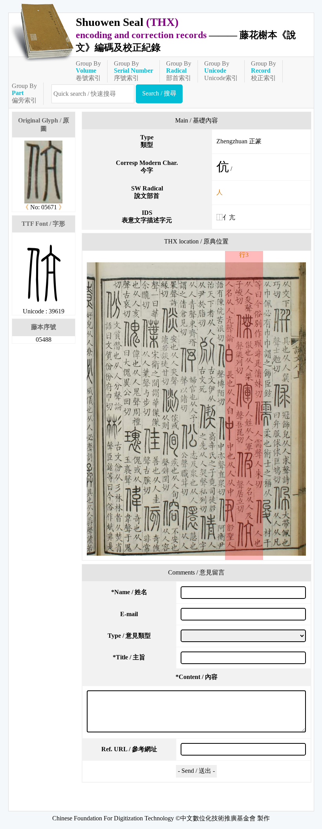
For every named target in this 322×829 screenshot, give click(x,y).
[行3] (196, 409)
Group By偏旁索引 (24, 93)
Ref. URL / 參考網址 (129, 749)
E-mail (129, 614)
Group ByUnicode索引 (221, 70)
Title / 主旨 (129, 657)
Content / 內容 (197, 676)
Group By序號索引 (133, 70)
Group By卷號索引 (88, 70)
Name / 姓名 (129, 592)
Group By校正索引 (263, 70)
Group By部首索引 (178, 70)
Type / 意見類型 (129, 635)
